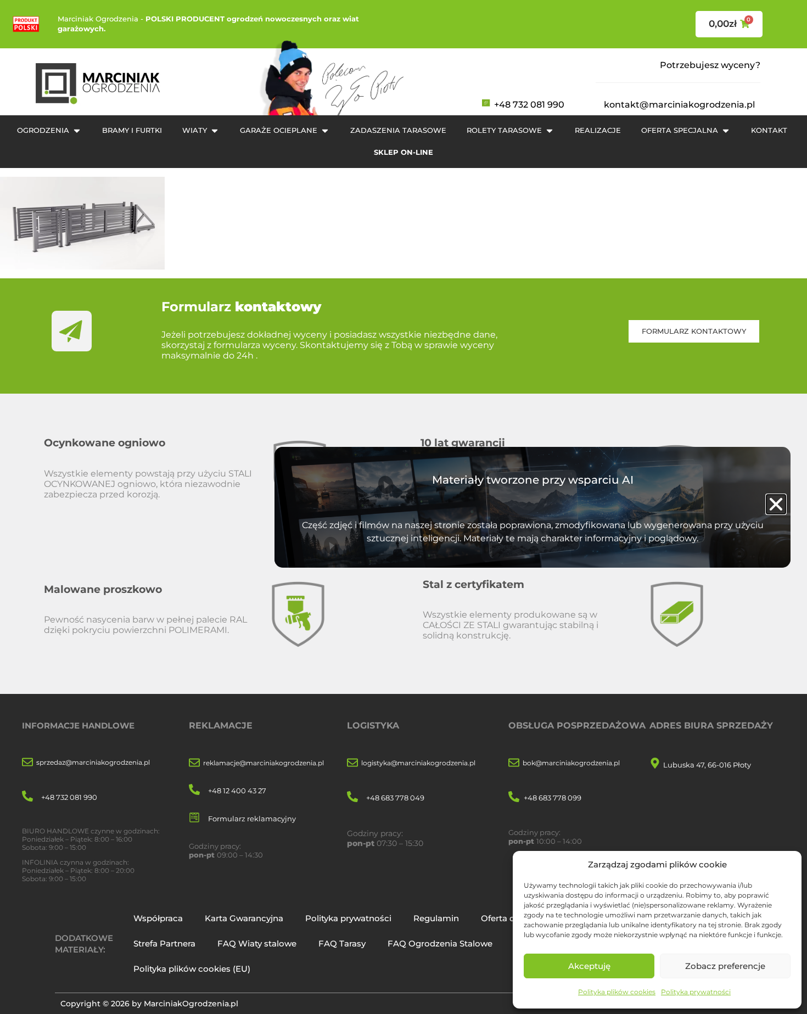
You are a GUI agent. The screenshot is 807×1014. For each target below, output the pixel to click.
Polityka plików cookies (616, 992)
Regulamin (436, 918)
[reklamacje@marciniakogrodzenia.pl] (194, 763)
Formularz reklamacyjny (252, 818)
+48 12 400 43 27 (237, 790)
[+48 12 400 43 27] (194, 790)
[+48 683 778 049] (352, 797)
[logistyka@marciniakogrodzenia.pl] (352, 763)
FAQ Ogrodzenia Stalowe (440, 943)
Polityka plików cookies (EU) (191, 968)
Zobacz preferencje (725, 966)
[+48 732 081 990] (27, 797)
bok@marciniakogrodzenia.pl (571, 763)
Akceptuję (589, 966)
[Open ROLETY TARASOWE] (549, 130)
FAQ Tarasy (342, 943)
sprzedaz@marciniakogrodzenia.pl (93, 762)
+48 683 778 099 (552, 797)
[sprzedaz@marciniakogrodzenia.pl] (27, 763)
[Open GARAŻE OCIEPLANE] (325, 130)
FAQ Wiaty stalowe (256, 943)
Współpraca (158, 918)
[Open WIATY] (215, 130)
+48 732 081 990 (529, 104)
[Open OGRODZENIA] (77, 130)
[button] (776, 504)
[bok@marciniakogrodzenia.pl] (513, 763)
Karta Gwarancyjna (244, 918)
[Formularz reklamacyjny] (194, 818)
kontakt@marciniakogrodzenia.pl (679, 104)
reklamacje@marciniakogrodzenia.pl (263, 763)
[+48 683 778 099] (513, 797)
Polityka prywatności (696, 992)
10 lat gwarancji (463, 442)
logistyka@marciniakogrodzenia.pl (418, 763)
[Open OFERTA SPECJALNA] (726, 130)
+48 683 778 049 (395, 797)
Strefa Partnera (164, 943)
